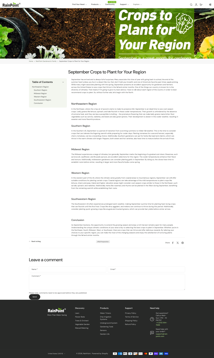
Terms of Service (132, 317)
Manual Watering (81, 328)
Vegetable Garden (82, 324)
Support (123, 4)
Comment (36, 276)
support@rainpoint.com (161, 335)
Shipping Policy (131, 320)
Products (95, 4)
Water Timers (105, 313)
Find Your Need (78, 4)
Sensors (103, 330)
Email (113, 269)
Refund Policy (130, 324)
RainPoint (87, 353)
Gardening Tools (106, 327)
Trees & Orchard (81, 320)
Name (35, 269)
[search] (191, 4)
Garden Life (104, 334)
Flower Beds (80, 317)
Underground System (108, 323)
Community (110, 4)
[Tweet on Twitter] (177, 242)
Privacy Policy (130, 313)
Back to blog (36, 241)
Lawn (77, 313)
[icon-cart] (201, 4)
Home (31, 61)
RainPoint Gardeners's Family (46, 61)
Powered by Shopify (100, 353)
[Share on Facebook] (172, 242)
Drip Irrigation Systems (105, 318)
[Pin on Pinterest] (182, 242)
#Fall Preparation (103, 242)
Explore (136, 4)
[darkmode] (209, 4)
